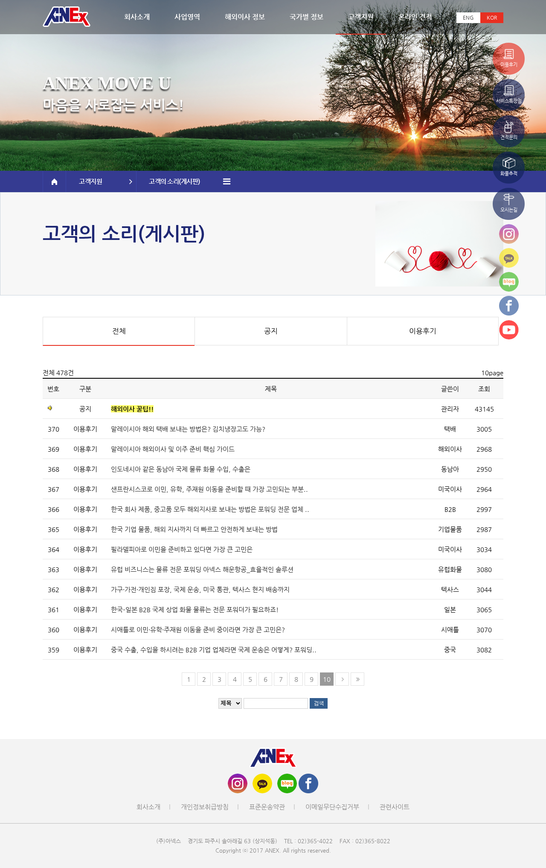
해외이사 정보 (245, 17)
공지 (271, 331)
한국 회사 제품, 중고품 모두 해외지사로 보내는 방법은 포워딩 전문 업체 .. (210, 509)
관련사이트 (395, 806)
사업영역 (187, 17)
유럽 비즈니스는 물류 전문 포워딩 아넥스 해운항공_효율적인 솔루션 (202, 569)
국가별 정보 (306, 17)
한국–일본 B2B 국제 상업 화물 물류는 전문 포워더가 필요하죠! (195, 609)
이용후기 (422, 331)
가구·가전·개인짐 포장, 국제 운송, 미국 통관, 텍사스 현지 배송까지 (200, 589)
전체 (119, 331)
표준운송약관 (267, 806)
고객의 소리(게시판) (174, 181)
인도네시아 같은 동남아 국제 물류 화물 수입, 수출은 (180, 469)
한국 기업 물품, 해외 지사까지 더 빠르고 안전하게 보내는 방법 (194, 529)
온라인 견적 (415, 17)
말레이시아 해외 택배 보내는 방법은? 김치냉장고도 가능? (188, 429)
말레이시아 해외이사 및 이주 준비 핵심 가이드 (173, 449)
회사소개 (137, 17)
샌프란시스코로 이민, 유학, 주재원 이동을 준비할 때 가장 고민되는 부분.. (209, 489)
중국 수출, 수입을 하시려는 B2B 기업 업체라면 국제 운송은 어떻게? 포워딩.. (214, 649)
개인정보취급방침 (205, 806)
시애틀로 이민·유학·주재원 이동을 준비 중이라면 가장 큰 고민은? (198, 629)
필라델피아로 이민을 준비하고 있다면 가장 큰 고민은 (182, 549)
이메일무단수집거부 (332, 806)
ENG (468, 17)
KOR (492, 17)
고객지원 (361, 17)
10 (327, 679)
